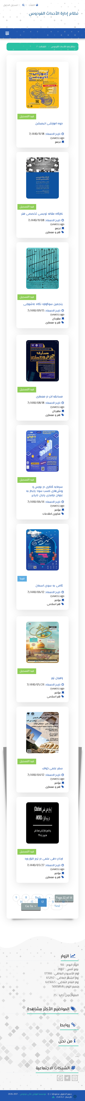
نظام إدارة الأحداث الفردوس (63, 46)
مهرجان (56, 319)
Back (37, 898)
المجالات (42, 46)
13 (31, 902)
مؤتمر (57, 510)
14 (21, 902)
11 (52, 902)
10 (63, 902)
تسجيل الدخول (10, 5)
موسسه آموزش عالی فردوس (33, 1094)
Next (57, 906)
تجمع (58, 142)
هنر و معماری (52, 232)
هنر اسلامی (53, 604)
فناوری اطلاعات (51, 514)
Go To (29, 906)
